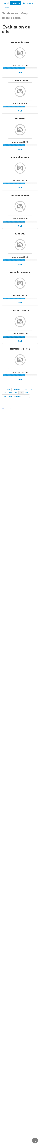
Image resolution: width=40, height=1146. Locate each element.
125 (25, 389)
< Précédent (17, 389)
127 (5, 393)
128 (10, 393)
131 (26, 393)
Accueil (6, 3)
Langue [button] (6, 7)
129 (15, 393)
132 (32, 393)
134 (10, 396)
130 (21, 393)
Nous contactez (28, 3)
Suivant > (17, 396)
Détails (20, 72)
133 (5, 396)
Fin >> (26, 396)
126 (31, 389)
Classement (15, 3)
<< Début (7, 389)
